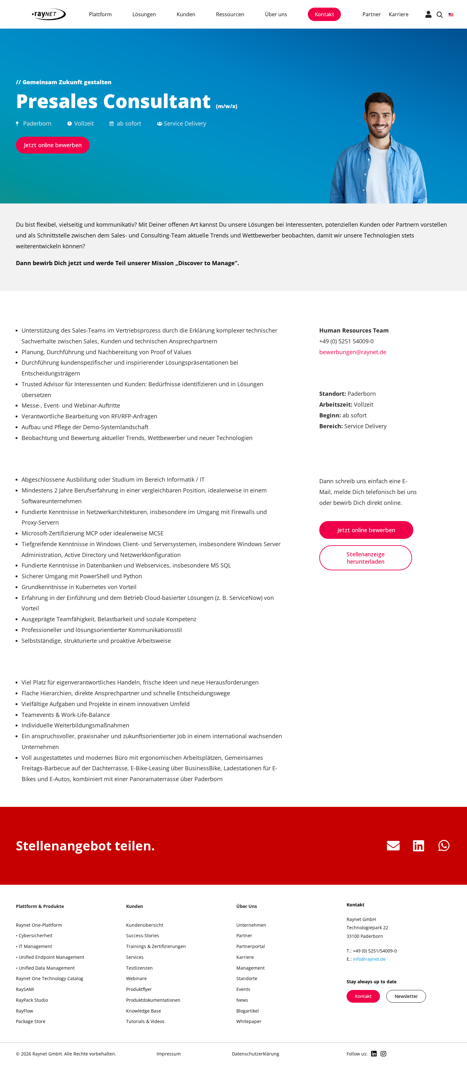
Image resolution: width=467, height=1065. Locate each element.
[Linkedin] (374, 1054)
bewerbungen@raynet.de (352, 352)
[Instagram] (383, 1054)
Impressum (169, 1054)
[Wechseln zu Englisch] (451, 14)
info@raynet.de (369, 959)
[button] (393, 846)
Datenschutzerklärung (255, 1054)
